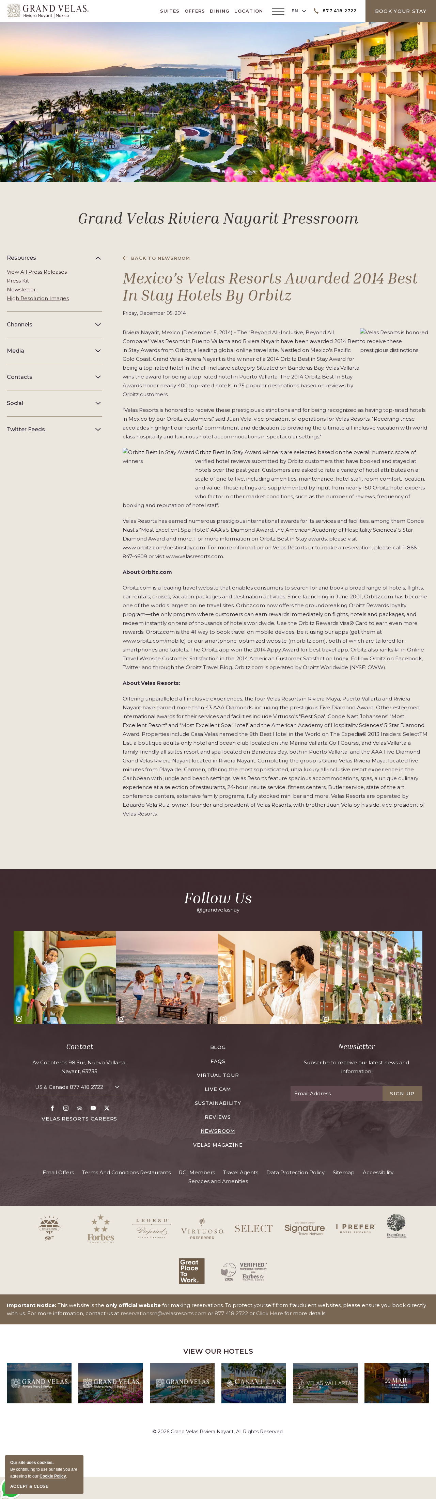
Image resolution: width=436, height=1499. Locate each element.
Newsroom (218, 1131)
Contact (79, 1046)
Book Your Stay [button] (400, 11)
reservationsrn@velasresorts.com (163, 1313)
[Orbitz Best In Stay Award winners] (159, 472)
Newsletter (21, 289)
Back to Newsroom (160, 258)
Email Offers (58, 1172)
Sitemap (344, 1172)
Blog (218, 1047)
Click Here (269, 1313)
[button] (54, 258)
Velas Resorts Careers (79, 1118)
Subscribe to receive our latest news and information (356, 1067)
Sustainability (218, 1103)
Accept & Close (29, 1486)
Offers (195, 11)
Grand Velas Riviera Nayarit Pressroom (218, 217)
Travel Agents (240, 1172)
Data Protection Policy (295, 1172)
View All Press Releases (37, 272)
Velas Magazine (218, 1145)
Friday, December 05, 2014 (154, 313)
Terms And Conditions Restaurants (126, 1172)
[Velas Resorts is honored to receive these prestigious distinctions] (394, 355)
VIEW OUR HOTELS (218, 1351)
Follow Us (218, 897)
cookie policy (53, 1476)
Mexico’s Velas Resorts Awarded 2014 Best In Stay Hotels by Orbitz (270, 286)
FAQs (218, 1061)
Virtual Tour (218, 1075)
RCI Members (197, 1172)
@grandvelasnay (218, 909)
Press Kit (18, 280)
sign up (402, 1094)
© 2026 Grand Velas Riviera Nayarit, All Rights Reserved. (218, 1432)
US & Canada (69, 1087)
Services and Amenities (218, 1181)
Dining (220, 11)
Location (248, 11)
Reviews (218, 1117)
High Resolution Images (38, 298)
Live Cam (218, 1089)
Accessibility (378, 1172)
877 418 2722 (86, 1087)
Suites (170, 11)
